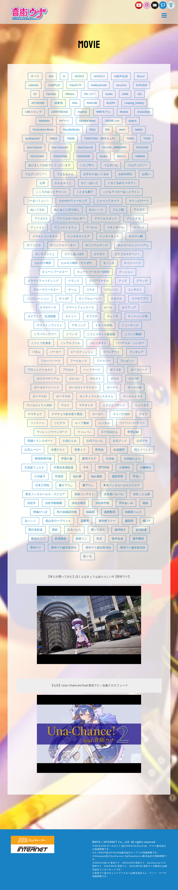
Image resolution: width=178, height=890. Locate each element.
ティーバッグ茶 (138, 316)
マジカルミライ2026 (38, 405)
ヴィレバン (84, 432)
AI (64, 76)
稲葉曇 (90, 512)
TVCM (146, 138)
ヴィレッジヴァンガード (52, 432)
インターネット (109, 236)
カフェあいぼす (74, 254)
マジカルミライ (133, 396)
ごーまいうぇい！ (38, 201)
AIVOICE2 (99, 76)
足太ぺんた (74, 530)
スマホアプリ (140, 298)
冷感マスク (58, 450)
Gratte (108, 94)
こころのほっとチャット (51, 192)
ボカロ (114, 378)
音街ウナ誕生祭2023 (63, 547)
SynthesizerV (32, 138)
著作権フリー (107, 521)
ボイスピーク (139, 369)
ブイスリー (104, 361)
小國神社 (145, 467)
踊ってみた (98, 530)
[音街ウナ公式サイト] (29, 13)
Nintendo (44, 121)
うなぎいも (111, 165)
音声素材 (138, 538)
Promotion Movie (43, 129)
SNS (107, 129)
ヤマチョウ (35, 414)
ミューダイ (142, 405)
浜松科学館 (102, 503)
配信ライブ (38, 538)
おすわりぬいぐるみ (96, 174)
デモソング (79, 325)
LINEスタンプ (33, 112)
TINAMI (71, 138)
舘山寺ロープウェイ (58, 521)
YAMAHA (140, 156)
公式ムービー (32, 450)
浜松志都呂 (79, 503)
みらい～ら (96, 209)
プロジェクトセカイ (40, 369)
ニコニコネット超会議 (101, 334)
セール (108, 307)
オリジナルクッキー (63, 245)
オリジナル (34, 245)
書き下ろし (66, 485)
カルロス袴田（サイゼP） (77, 263)
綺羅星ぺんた (133, 512)
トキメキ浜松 (103, 325)
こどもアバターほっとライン (121, 192)
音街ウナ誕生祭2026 (132, 547)
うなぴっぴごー (137, 165)
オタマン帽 (136, 236)
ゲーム (72, 289)
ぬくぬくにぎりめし (66, 209)
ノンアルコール (70, 343)
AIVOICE (79, 76)
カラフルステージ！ (127, 254)
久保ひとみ (70, 441)
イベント (139, 227)
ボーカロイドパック (46, 387)
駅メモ (87, 556)
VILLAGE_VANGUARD (114, 147)
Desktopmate (99, 85)
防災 (99, 538)
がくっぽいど (89, 183)
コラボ (90, 289)
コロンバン (111, 289)
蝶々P (146, 521)
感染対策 (117, 476)
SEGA (92, 129)
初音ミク (80, 450)
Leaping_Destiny (134, 103)
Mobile (124, 112)
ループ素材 (82, 423)
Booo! (141, 76)
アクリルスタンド (105, 218)
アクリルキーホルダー (71, 218)
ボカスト (95, 378)
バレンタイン (98, 343)
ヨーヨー (97, 414)
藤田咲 (129, 521)
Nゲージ (64, 121)
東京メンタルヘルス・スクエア (45, 494)
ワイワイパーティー (132, 423)
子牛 (86, 467)
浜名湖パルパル (114, 494)
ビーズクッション (82, 352)
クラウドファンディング (43, 281)
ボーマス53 (63, 396)
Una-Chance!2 (60, 147)
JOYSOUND (37, 103)
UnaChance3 (85, 147)
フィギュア (136, 352)
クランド (73, 281)
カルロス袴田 (42, 263)
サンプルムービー (90, 298)
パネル (36, 352)
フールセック (78, 361)
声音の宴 (67, 458)
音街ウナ (35, 547)
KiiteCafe (92, 103)
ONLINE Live (112, 121)
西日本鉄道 (35, 530)
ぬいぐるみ (37, 209)
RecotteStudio (71, 129)
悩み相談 (96, 476)
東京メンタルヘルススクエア (121, 485)
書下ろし (88, 485)
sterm (122, 129)
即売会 (99, 450)
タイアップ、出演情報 (42, 316)
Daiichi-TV (75, 85)
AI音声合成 (121, 76)
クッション (126, 272)
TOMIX (130, 138)
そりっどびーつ (138, 201)
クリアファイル (99, 281)
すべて (35, 76)
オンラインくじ (45, 254)
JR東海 (58, 103)
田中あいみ (126, 503)
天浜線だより (132, 458)
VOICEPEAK (60, 156)
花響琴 (85, 521)
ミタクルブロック (114, 405)
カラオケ (99, 254)
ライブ (143, 414)
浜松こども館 (141, 494)
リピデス (59, 423)
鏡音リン (81, 538)
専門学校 (103, 467)
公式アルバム (94, 441)
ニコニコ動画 (133, 334)
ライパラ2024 (121, 414)
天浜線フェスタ (34, 467)
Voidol (103, 156)
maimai (82, 112)
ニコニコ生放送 (41, 343)
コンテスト (135, 289)
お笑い (146, 174)
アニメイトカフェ (65, 227)
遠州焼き (120, 530)
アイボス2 (41, 218)
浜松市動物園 (53, 503)
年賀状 (59, 476)
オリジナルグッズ (96, 245)
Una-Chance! (34, 147)
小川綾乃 (39, 476)
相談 (145, 503)
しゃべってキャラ (108, 201)
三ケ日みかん (109, 432)
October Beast (87, 121)
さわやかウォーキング (73, 201)
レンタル (104, 423)
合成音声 (119, 450)
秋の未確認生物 (67, 512)
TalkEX (53, 138)
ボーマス (112, 387)
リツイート (37, 423)
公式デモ (142, 441)
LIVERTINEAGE (59, 112)
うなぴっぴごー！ (36, 174)
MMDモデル (103, 112)
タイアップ (129, 307)
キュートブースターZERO (93, 272)
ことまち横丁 (84, 192)
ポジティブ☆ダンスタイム (96, 396)
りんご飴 (118, 209)
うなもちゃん (65, 174)
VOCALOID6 (37, 156)
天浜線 (110, 458)
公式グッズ (120, 441)
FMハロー (90, 94)
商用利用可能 (43, 458)
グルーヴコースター (46, 289)
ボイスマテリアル (48, 378)
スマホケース (48, 307)
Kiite (74, 103)
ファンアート (111, 352)
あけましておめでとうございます (49, 165)
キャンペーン (132, 263)
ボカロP (134, 378)
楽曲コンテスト (84, 494)
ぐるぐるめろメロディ (122, 183)
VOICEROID (83, 156)
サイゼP (64, 298)
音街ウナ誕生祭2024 (98, 547)
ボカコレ (74, 378)
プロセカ (68, 369)
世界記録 (133, 432)
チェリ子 (112, 316)
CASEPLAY (54, 85)
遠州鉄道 (141, 530)
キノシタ (108, 263)
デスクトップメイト (49, 325)
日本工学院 (42, 485)
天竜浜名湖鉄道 (63, 467)
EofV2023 (141, 85)
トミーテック (130, 325)
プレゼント (127, 361)
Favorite (51, 94)
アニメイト (37, 227)
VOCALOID (142, 147)
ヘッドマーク (91, 369)
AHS (51, 76)
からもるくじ (63, 183)
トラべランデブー (45, 334)
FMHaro (69, 94)
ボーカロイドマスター (83, 387)
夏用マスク (89, 458)
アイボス (139, 209)
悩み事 (77, 476)
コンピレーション (38, 298)
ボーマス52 (39, 396)
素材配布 (109, 512)
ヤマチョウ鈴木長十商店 (66, 414)
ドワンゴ (71, 334)
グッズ (122, 281)
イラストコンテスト (45, 236)
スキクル (116, 298)
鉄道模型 (60, 538)
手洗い (137, 476)
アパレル (91, 227)
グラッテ (142, 281)
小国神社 (124, 467)
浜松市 (31, 503)
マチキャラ (86, 405)
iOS (140, 94)
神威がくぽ (40, 512)
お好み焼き (125, 174)
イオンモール (115, 227)
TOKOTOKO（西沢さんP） (100, 138)
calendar (33, 85)
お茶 (42, 183)
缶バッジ (30, 521)
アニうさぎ (134, 218)
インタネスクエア (78, 236)
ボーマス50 (134, 387)
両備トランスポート (40, 441)
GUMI (125, 94)
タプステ (91, 316)
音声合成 (117, 538)
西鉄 (55, 530)
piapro (133, 121)
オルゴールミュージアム (132, 245)
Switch (139, 129)
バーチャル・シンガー (130, 343)
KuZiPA (111, 103)
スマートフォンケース (80, 307)
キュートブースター (55, 272)
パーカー (55, 352)
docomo (121, 85)
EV (35, 94)
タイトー (71, 316)
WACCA (121, 156)
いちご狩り (87, 165)
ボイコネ (115, 369)
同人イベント (142, 450)
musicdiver (143, 112)
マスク (65, 405)
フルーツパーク (51, 361)
